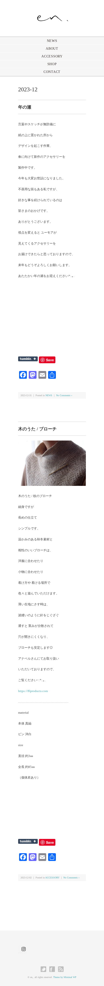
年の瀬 (24, 107)
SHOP (52, 64)
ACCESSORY (51, 56)
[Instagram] (22, 949)
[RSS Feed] (61, 969)
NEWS (52, 41)
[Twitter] (45, 969)
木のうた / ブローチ (37, 428)
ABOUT (52, 48)
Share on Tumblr (28, 358)
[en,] (52, 16)
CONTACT (52, 72)
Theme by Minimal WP (64, 977)
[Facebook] (53, 969)
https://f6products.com (33, 691)
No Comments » (64, 395)
